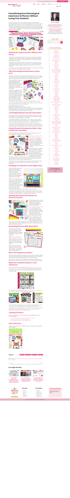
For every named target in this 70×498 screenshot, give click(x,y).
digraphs (56, 79)
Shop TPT (50, 4)
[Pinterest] (15, 397)
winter (56, 161)
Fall (56, 87)
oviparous (56, 117)
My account (38, 392)
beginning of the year (56, 60)
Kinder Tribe (56, 108)
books (56, 63)
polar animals (56, 128)
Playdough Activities (56, 127)
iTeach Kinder (56, 105)
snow (56, 142)
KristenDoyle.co (41, 399)
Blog (38, 4)
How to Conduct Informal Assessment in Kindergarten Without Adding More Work (26, 379)
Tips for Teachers (11, 359)
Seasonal (56, 135)
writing (56, 164)
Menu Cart (58, 6)
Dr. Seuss (56, 82)
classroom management (56, 69)
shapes (56, 136)
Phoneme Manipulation (56, 121)
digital (56, 78)
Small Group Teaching (37, 358)
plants (56, 126)
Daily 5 (56, 76)
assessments (56, 56)
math (56, 111)
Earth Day (56, 84)
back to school (56, 57)
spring (56, 149)
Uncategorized (56, 158)
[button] (21, 354)
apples (56, 54)
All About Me (56, 50)
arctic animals (56, 55)
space (56, 148)
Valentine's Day (56, 159)
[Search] (61, 42)
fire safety (56, 90)
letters (56, 110)
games (56, 94)
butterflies (56, 66)
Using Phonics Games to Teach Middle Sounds (21, 320)
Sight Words (56, 139)
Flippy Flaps (56, 91)
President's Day (56, 129)
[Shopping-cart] (17, 397)
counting (56, 73)
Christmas (56, 68)
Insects (56, 103)
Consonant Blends (56, 72)
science (56, 134)
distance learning (56, 81)
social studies (56, 147)
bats (56, 58)
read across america (56, 132)
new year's (56, 114)
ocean (56, 116)
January (56, 106)
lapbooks (56, 109)
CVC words (56, 75)
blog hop (56, 61)
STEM (56, 152)
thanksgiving (56, 154)
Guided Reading (56, 99)
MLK (56, 112)
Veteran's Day (56, 160)
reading (56, 133)
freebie (56, 93)
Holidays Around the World (56, 102)
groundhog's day (56, 98)
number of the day (56, 115)
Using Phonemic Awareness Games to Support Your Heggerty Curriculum (38, 379)
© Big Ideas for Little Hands (30, 399)
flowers (56, 92)
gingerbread (56, 96)
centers (17, 358)
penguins (56, 120)
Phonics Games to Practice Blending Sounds (20, 319)
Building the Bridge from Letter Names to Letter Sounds (23, 318)
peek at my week (56, 118)
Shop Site (43, 4)
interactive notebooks (56, 104)
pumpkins (56, 130)
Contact (38, 390)
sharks (56, 138)
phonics (30, 358)
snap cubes (56, 141)
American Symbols (56, 52)
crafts (56, 74)
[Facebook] (14, 397)
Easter (56, 85)
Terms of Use (39, 396)
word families (56, 163)
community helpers (56, 70)
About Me (25, 392)
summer (56, 153)
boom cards (56, 64)
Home (34, 4)
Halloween (56, 100)
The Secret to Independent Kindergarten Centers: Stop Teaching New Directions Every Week (14, 380)
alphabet (56, 51)
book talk (56, 62)
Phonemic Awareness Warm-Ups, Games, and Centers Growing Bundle (36, 137)
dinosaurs (56, 80)
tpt (56, 157)
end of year (56, 86)
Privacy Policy (39, 393)
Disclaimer (38, 394)
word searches (21, 291)
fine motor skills (56, 88)
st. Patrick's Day (56, 151)
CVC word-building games (31, 290)
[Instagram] (12, 397)
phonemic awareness (24, 358)
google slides (56, 97)
